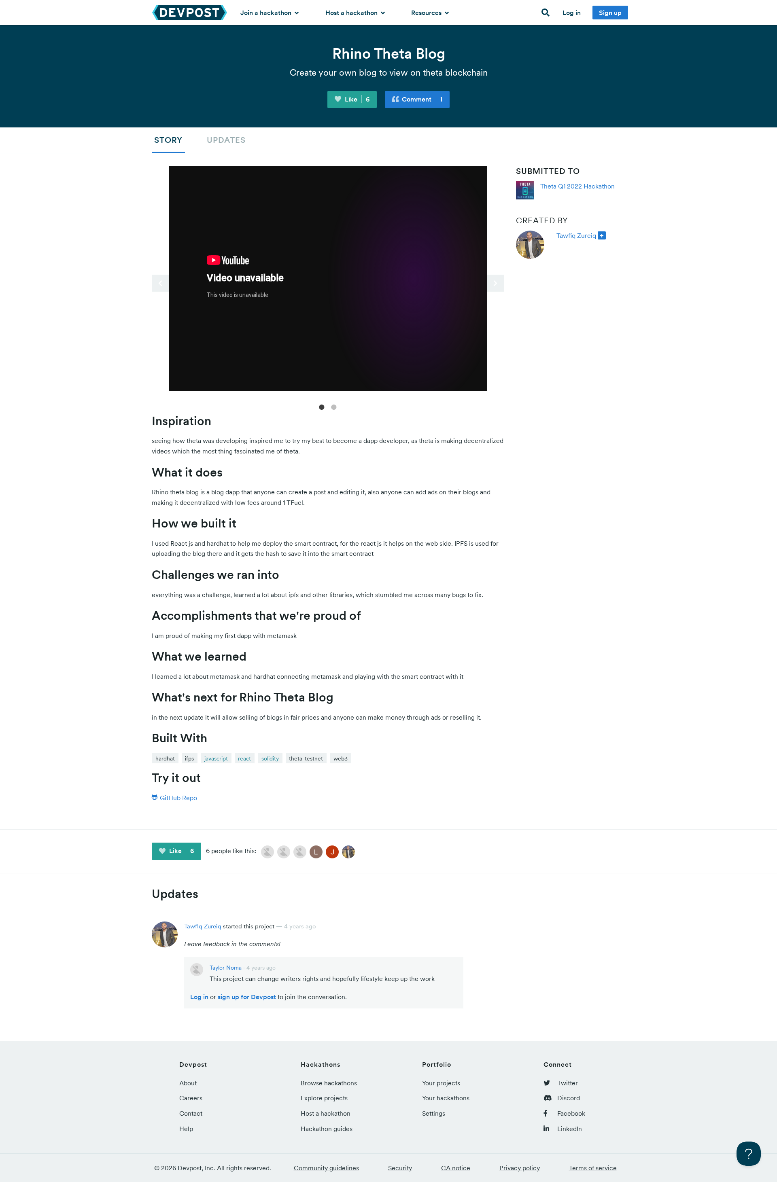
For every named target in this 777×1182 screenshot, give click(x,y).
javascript (216, 758)
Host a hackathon (352, 12)
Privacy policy (519, 1168)
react (244, 758)
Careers (190, 1098)
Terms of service (593, 1168)
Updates (226, 140)
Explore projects (324, 1098)
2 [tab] (334, 406)
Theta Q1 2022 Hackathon (577, 186)
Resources (427, 12)
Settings (433, 1113)
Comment (421, 99)
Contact (190, 1113)
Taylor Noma (226, 967)
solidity (270, 758)
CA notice (455, 1168)
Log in (572, 12)
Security (400, 1168)
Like (356, 99)
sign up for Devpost (247, 997)
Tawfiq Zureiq (576, 235)
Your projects (441, 1083)
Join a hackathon (266, 12)
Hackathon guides (326, 1129)
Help (186, 1129)
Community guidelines (326, 1168)
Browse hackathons (329, 1083)
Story (168, 140)
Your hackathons (445, 1098)
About (188, 1083)
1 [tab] (322, 406)
